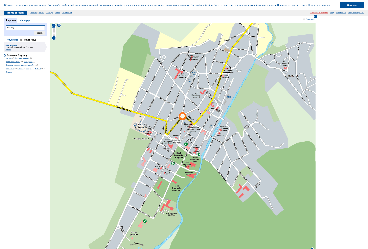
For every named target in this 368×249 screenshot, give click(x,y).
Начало (33, 13)
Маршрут (25, 20)
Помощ (41, 13)
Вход (332, 13)
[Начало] (15, 13)
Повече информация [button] (319, 5)
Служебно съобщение (319, 13)
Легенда (49, 13)
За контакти (67, 13)
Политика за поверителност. (292, 5)
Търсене (11, 20)
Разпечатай (311, 19)
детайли (8, 49)
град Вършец (11, 45)
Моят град (30, 39)
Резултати (12, 39)
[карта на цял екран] (315, 16)
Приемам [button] (351, 5)
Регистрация (341, 13)
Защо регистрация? (356, 13)
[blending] (59, 25)
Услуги (57, 13)
